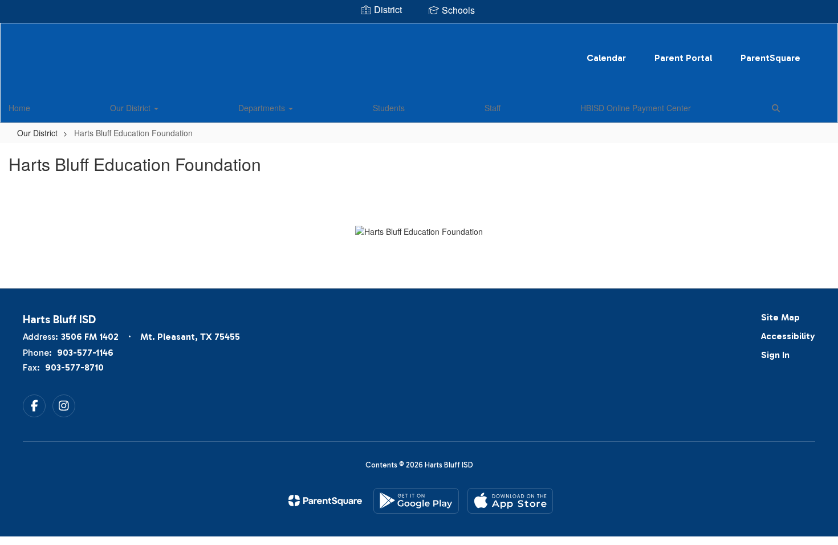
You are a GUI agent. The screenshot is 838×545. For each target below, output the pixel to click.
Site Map (780, 317)
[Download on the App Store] (510, 501)
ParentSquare (770, 57)
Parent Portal (683, 57)
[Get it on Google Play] (416, 501)
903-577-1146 (85, 352)
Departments (262, 107)
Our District (131, 107)
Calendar (606, 57)
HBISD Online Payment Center (635, 107)
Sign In (775, 354)
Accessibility (788, 336)
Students (389, 107)
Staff (493, 107)
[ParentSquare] (325, 500)
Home (19, 107)
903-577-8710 (74, 367)
